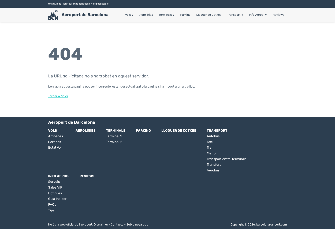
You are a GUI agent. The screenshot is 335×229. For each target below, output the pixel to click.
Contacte (117, 224)
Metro (211, 153)
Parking (185, 14)
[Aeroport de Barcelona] (53, 15)
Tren (210, 147)
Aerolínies (146, 14)
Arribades (55, 136)
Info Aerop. (258, 14)
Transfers (214, 165)
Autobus (213, 136)
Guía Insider (57, 199)
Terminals (167, 14)
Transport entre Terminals (227, 159)
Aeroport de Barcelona (85, 15)
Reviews (278, 14)
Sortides (54, 142)
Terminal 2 (114, 142)
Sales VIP (55, 187)
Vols (129, 14)
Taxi (210, 142)
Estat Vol (55, 147)
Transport (235, 14)
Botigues (55, 193)
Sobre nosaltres (137, 224)
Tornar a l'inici (58, 96)
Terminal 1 (114, 136)
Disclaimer (101, 224)
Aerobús (213, 170)
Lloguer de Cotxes (208, 14)
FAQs (52, 204)
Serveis (54, 182)
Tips (51, 210)
